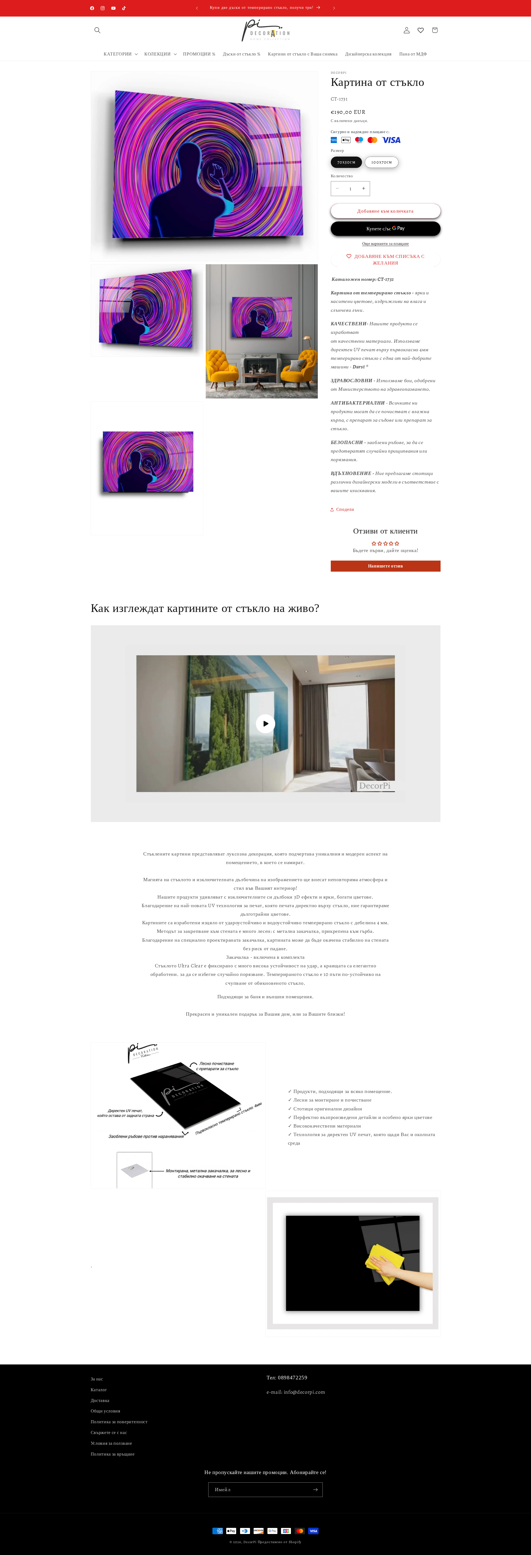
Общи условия (105, 1411)
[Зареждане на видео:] (265, 723)
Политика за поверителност (119, 1422)
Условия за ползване (111, 1443)
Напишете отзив (385, 566)
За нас (97, 1379)
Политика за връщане (113, 1454)
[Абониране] (315, 1489)
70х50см (346, 162)
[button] (98, 30)
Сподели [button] (345, 509)
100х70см (381, 162)
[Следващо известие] (334, 8)
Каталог (99, 1390)
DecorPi (250, 1542)
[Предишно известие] (197, 8)
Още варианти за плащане (385, 243)
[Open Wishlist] (421, 30)
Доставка (100, 1401)
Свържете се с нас (109, 1433)
